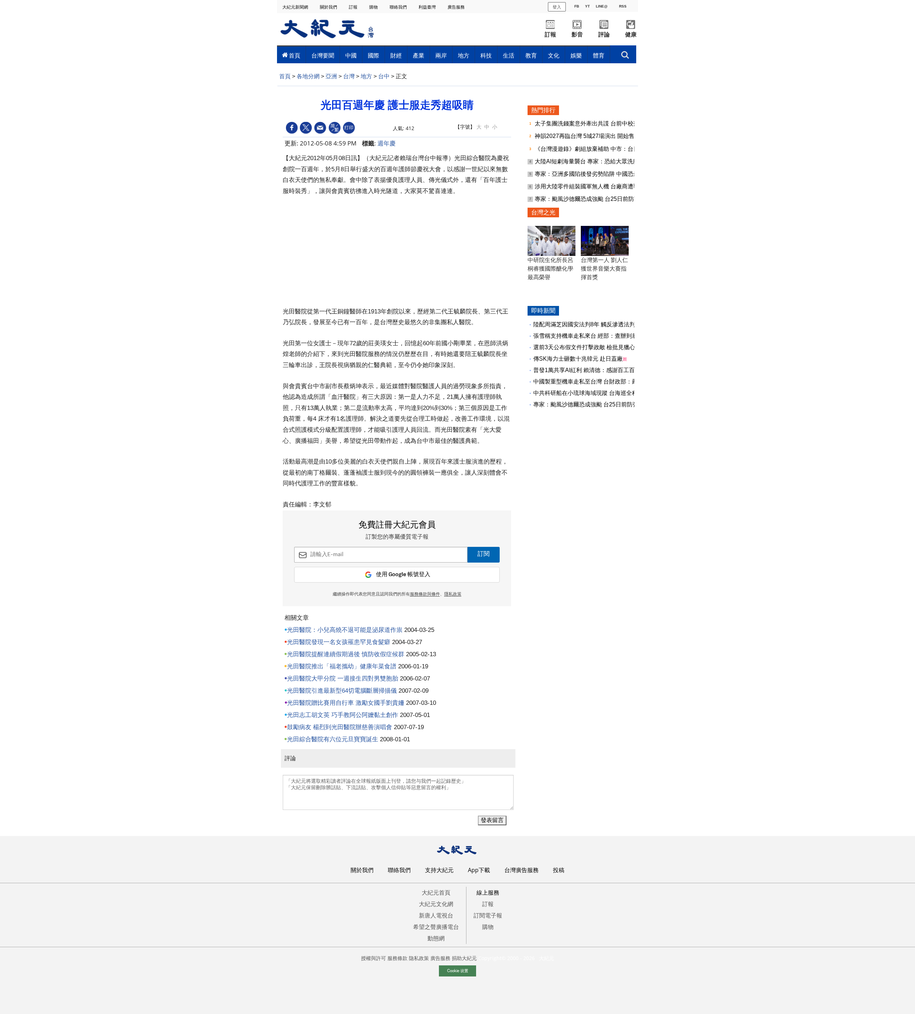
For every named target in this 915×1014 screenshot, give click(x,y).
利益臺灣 (428, 7)
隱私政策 (452, 594)
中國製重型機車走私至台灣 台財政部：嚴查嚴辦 (594, 382)
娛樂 (576, 55)
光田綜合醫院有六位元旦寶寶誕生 (332, 739)
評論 (604, 34)
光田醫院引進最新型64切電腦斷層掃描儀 (342, 690)
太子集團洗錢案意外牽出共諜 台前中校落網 (590, 123)
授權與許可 (373, 958)
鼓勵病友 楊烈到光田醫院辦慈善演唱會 (339, 727)
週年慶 (386, 143)
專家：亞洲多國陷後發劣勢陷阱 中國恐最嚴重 (593, 174)
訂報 (353, 7)
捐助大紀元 (464, 958)
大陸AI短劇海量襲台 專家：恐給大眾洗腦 (587, 161)
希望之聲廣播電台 (436, 927)
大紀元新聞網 (295, 7)
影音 (577, 34)
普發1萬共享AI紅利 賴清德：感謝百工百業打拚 (592, 370)
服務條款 (397, 958)
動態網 (436, 938)
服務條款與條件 (425, 594)
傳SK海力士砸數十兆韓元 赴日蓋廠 (578, 359)
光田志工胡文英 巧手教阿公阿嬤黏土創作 (342, 715)
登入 (557, 7)
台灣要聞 (322, 55)
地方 (463, 55)
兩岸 (441, 55)
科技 (486, 55)
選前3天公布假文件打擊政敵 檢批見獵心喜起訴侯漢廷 (601, 347)
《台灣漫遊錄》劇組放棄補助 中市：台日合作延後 (599, 149)
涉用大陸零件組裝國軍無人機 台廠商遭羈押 (590, 186)
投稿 (558, 870)
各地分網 (308, 76)
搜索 (625, 53)
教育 (531, 55)
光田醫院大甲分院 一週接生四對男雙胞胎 (342, 678)
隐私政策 (419, 958)
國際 (373, 55)
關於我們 (329, 7)
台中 (384, 76)
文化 (553, 55)
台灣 (349, 76)
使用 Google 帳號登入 (403, 574)
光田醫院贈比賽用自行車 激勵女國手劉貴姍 (345, 702)
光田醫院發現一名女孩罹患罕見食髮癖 (338, 642)
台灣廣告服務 (521, 870)
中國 (351, 55)
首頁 (294, 55)
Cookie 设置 (457, 970)
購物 (374, 7)
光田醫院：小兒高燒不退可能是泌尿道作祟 (344, 630)
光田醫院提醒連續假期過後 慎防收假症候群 (345, 654)
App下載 (479, 870)
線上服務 (487, 892)
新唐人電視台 (436, 915)
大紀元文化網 (436, 904)
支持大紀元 (439, 870)
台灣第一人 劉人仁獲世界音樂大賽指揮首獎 (604, 268)
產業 (418, 55)
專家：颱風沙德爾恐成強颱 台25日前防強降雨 (594, 199)
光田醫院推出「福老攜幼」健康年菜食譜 (341, 666)
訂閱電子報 (488, 915)
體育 (598, 55)
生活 (508, 55)
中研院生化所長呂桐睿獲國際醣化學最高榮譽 (550, 268)
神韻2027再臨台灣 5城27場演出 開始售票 (588, 136)
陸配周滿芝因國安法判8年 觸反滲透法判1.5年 (591, 324)
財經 (396, 55)
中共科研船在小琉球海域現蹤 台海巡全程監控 (591, 393)
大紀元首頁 (436, 892)
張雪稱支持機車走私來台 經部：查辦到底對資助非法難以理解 (611, 336)
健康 (631, 34)
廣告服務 (456, 7)
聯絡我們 (399, 7)
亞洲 (331, 76)
